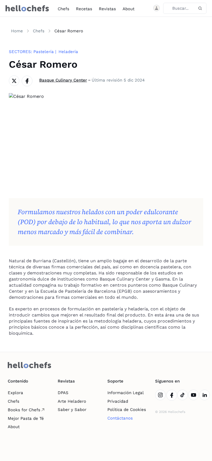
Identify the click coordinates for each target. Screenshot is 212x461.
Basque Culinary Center (63, 80)
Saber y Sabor (72, 409)
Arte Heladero (72, 401)
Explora (15, 392)
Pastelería (43, 51)
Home (17, 31)
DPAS (63, 392)
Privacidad (117, 401)
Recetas (84, 8)
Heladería (68, 51)
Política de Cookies (126, 409)
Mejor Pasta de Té (26, 418)
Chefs (63, 8)
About (128, 8)
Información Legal (125, 392)
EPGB (124, 291)
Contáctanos (120, 418)
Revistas (107, 8)
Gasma (162, 279)
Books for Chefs (24, 409)
